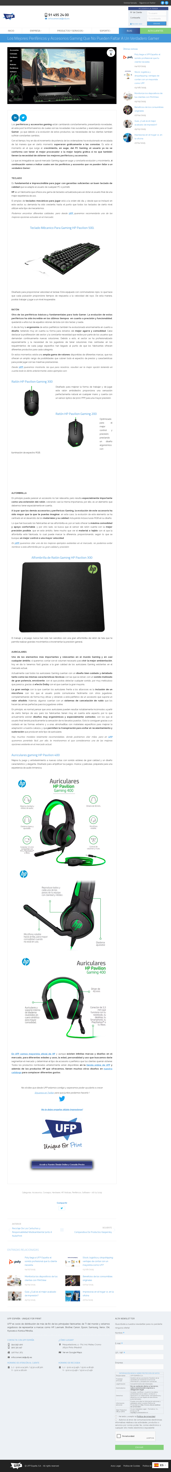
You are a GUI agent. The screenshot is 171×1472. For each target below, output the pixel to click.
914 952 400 (17, 1344)
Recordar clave (137, 24)
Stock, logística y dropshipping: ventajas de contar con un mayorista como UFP (98, 1261)
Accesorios (14, 50)
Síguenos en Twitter (44, 1092)
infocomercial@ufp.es (21, 1357)
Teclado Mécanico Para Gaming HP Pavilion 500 (62, 227)
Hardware (13, 57)
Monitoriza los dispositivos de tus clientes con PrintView (41, 1278)
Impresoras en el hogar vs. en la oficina (98, 1294)
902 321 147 (16, 1347)
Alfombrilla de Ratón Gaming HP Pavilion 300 (62, 557)
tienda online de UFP (98, 1065)
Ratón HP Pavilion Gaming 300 (32, 381)
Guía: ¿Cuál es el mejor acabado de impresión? (40, 1294)
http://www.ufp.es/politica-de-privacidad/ (145, 1406)
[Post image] (14, 1261)
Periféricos (14, 68)
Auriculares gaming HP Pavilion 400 (35, 755)
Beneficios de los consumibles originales (97, 1278)
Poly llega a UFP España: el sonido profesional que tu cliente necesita (41, 1261)
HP (11, 61)
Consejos (13, 54)
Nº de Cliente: (136, 12)
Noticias (13, 65)
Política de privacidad (146, 1416)
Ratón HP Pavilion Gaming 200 (76, 413)
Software (13, 72)
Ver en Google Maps (72, 1352)
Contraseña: (135, 18)
